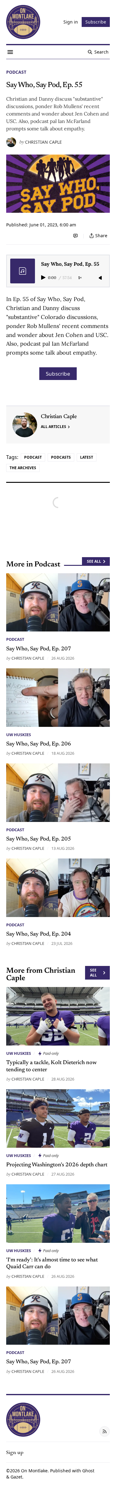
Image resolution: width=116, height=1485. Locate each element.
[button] (15, 1452)
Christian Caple (43, 142)
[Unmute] (101, 278)
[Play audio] (44, 277)
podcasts (61, 457)
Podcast (16, 72)
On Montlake (34, 1471)
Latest (86, 457)
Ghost (88, 1471)
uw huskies (18, 734)
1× (80, 278)
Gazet (16, 1477)
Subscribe (58, 373)
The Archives (23, 467)
